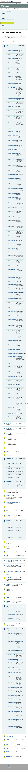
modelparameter (13, 231)
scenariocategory (13, 363)
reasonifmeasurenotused (13, 307)
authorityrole (13, 110)
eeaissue (12, 471)
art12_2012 (9, 423)
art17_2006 (9, 433)
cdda (7, 451)
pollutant (12, 281)
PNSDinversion (13, 277)
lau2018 (8, 601)
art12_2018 (9, 428)
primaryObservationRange (13, 287)
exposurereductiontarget (13, 178)
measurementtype (13, 202)
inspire (8, 584)
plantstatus (12, 614)
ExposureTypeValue (13, 659)
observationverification (13, 265)
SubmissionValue (13, 731)
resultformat (12, 325)
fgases (8, 515)
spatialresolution (13, 371)
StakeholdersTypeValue (13, 719)
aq (7, 45)
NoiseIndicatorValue (13, 687)
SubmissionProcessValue (13, 726)
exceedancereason (13, 174)
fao (7, 510)
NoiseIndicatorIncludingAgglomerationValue (13, 676)
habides (8, 546)
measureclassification (13, 183)
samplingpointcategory (13, 344)
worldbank (9, 756)
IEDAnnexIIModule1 (11, 560)
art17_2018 (9, 443)
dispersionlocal (13, 135)
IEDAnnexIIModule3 (11, 565)
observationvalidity (13, 260)
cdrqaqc (12, 122)
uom (7, 748)
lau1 (7, 594)
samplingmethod (13, 340)
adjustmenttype (13, 54)
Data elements (4, 18)
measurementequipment (13, 193)
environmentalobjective (13, 153)
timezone (12, 407)
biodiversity (9, 448)
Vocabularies (4, 23)
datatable (12, 131)
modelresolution (13, 235)
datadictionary (10, 458)
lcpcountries (12, 610)
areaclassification (13, 83)
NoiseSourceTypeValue (13, 695)
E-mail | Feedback (5, 765)
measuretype (13, 207)
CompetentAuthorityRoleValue (13, 641)
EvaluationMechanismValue (13, 650)
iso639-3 (12, 667)
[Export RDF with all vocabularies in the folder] (24, 47)
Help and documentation (6, 11)
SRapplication (13, 380)
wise (7, 751)
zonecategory (13, 413)
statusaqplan (13, 388)
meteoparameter (13, 211)
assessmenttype (13, 102)
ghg (7, 541)
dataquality (9, 481)
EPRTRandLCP (10, 495)
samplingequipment (13, 336)
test (7, 744)
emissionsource (13, 149)
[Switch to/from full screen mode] (20, 3)
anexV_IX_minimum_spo (13, 76)
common (8, 455)
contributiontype (13, 128)
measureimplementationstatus (13, 188)
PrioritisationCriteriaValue (13, 702)
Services (3, 25)
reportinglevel (13, 311)
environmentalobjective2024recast (13, 159)
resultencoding (13, 319)
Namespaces (4, 27)
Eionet (7, 8)
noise (7, 628)
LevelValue (12, 672)
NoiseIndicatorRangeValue (13, 682)
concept (12, 523)
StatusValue (12, 723)
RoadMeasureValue (13, 715)
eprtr (7, 490)
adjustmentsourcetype (13, 50)
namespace (12, 243)
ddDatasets (12, 466)
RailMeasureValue (13, 706)
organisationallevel (13, 269)
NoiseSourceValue (13, 698)
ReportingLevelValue (13, 711)
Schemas (4, 20)
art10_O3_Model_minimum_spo (13, 87)
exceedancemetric (13, 170)
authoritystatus (13, 116)
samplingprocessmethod (13, 356)
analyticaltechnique (13, 72)
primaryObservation (13, 284)
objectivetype (13, 251)
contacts (12, 463)
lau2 (7, 597)
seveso (8, 739)
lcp (7, 606)
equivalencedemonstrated (13, 165)
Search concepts (17, 41)
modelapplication (13, 216)
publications (9, 736)
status (11, 477)
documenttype (13, 145)
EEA (7, 1)
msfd (7, 623)
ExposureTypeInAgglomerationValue (13, 654)
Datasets (3, 13)
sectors (11, 618)
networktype (12, 248)
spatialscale (12, 376)
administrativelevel (13, 58)
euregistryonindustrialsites (11, 502)
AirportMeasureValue (13, 633)
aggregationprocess (13, 68)
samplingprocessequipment (13, 353)
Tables (3, 15)
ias (7, 551)
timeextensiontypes (13, 393)
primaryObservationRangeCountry (13, 292)
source (11, 530)
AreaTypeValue (13, 637)
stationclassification (13, 384)
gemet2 (8, 520)
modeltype (12, 240)
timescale (12, 397)
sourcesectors (13, 366)
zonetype (12, 416)
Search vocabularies (7, 41)
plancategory (13, 274)
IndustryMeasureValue (13, 662)
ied (7, 555)
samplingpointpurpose (13, 349)
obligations (12, 474)
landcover (9, 589)
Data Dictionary (11, 8)
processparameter (13, 298)
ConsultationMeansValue (13, 646)
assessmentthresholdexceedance (13, 98)
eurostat (8, 507)
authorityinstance (13, 106)
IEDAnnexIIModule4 (11, 571)
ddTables (12, 468)
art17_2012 (9, 438)
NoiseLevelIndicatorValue (13, 690)
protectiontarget (13, 302)
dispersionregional (13, 140)
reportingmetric (13, 315)
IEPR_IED (8, 577)
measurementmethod (13, 197)
